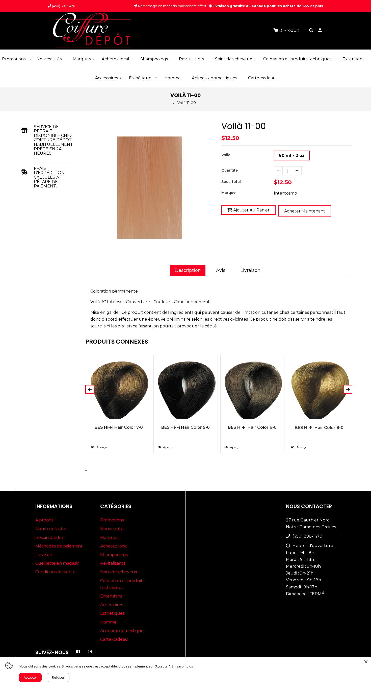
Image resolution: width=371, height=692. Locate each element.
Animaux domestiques (122, 630)
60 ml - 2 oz (292, 155)
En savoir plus (182, 666)
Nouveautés (112, 528)
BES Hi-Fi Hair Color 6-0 (252, 427)
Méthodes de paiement (59, 546)
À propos (44, 520)
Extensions (111, 596)
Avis (220, 270)
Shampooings (114, 554)
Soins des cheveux (118, 571)
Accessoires (111, 604)
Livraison (250, 270)
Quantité (229, 170)
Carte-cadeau (114, 639)
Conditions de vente (55, 571)
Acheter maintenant (304, 211)
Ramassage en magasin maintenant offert (171, 6)
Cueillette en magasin (57, 563)
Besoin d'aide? (49, 537)
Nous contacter (51, 528)
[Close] (365, 661)
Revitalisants (112, 563)
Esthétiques (112, 613)
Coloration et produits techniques (122, 584)
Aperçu (101, 447)
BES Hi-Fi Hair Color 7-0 (119, 427)
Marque (228, 192)
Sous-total (231, 181)
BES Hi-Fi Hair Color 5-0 (185, 427)
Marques (109, 537)
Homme (108, 622)
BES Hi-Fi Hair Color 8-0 (319, 427)
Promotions (112, 520)
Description (188, 270)
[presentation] (85, 470)
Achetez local (114, 546)
